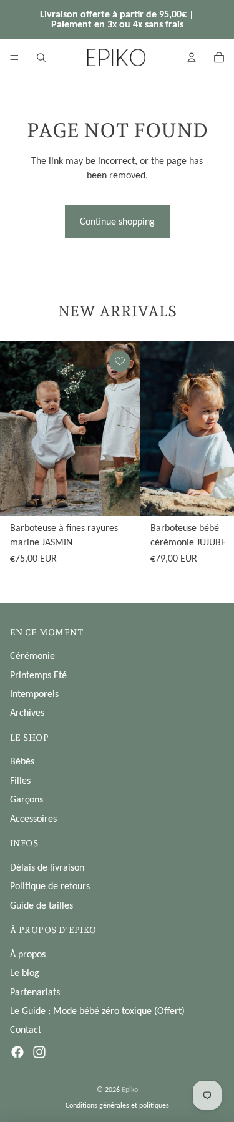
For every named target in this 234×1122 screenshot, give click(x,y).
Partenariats (35, 992)
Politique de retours (50, 886)
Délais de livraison (47, 867)
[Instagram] (39, 1052)
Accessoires (33, 818)
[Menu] (14, 57)
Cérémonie (32, 655)
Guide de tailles (41, 905)
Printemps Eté (38, 675)
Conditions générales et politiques (117, 1105)
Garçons (26, 799)
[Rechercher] (41, 57)
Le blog (24, 972)
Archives (27, 712)
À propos (28, 954)
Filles (20, 780)
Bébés (22, 761)
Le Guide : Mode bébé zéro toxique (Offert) (97, 1011)
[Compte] (191, 57)
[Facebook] (17, 1052)
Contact (25, 1029)
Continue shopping (117, 221)
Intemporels (34, 694)
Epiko (130, 1089)
